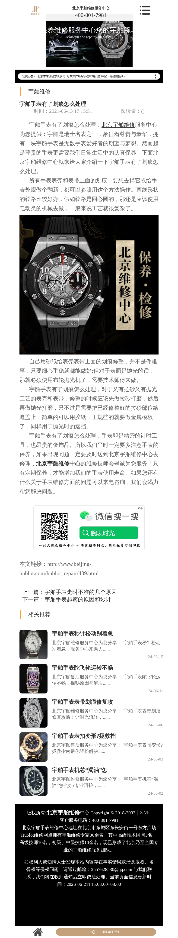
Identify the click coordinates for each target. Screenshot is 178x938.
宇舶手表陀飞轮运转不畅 (82, 668)
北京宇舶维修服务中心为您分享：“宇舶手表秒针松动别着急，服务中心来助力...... (106, 645)
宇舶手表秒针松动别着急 (82, 634)
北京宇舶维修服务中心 (90, 8)
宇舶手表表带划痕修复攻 (82, 702)
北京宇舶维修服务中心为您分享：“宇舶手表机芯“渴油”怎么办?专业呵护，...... (105, 782)
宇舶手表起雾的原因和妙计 (77, 599)
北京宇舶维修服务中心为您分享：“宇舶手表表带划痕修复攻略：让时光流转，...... (106, 714)
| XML (143, 812)
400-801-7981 (91, 15)
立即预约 (89, 479)
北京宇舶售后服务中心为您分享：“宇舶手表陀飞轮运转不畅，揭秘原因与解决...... (106, 680)
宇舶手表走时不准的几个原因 (80, 592)
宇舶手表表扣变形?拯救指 (84, 736)
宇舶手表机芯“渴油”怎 (80, 770)
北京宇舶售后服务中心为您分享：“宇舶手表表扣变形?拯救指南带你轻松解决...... (107, 748)
